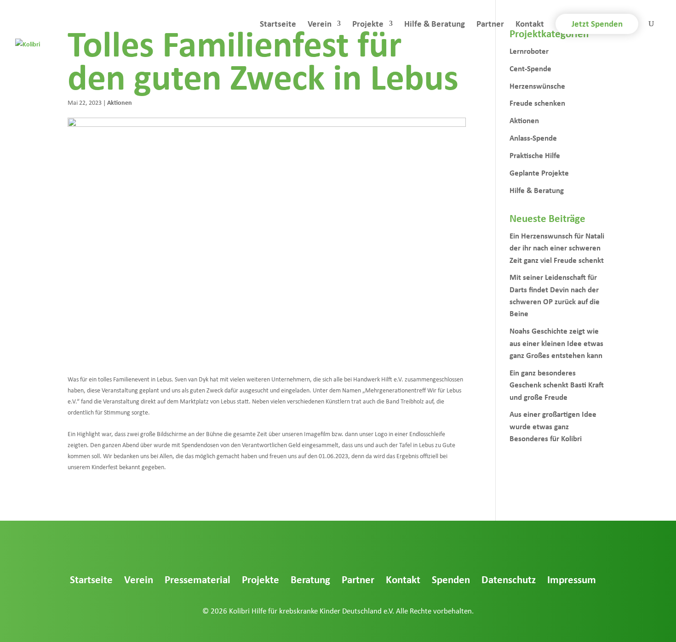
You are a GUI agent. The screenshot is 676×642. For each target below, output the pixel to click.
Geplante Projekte (539, 172)
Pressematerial (197, 579)
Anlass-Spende (533, 137)
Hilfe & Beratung (434, 24)
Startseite (278, 24)
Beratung (310, 579)
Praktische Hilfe (535, 155)
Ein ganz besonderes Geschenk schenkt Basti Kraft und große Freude (557, 384)
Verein (320, 24)
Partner (490, 24)
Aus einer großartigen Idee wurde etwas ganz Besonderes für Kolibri (553, 426)
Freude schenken (537, 102)
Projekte (368, 24)
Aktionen (119, 102)
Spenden (451, 579)
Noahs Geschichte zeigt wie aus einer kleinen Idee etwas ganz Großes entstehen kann (556, 342)
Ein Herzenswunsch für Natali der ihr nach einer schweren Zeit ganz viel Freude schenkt (557, 247)
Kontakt (530, 24)
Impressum (571, 579)
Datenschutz (508, 579)
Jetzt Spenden (597, 23)
